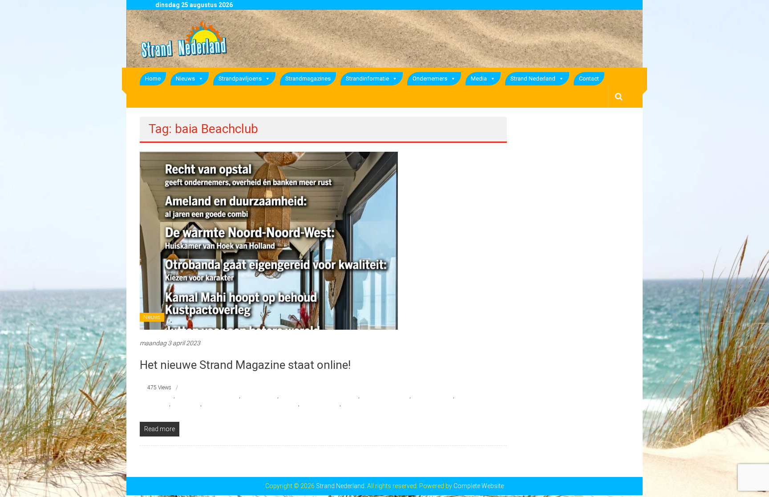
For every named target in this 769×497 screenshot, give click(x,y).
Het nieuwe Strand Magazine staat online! (245, 365)
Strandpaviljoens (240, 78)
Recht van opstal (320, 404)
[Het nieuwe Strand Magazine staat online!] (269, 240)
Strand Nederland (532, 78)
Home (153, 78)
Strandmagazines (308, 78)
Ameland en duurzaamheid (207, 396)
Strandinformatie (367, 78)
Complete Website (478, 485)
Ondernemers (430, 78)
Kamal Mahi (186, 404)
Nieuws (185, 78)
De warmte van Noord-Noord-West (319, 396)
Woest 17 (353, 404)
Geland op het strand (385, 396)
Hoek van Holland (432, 396)
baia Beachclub (259, 396)
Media (479, 78)
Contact (589, 78)
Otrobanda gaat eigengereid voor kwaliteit (250, 404)
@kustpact (161, 396)
